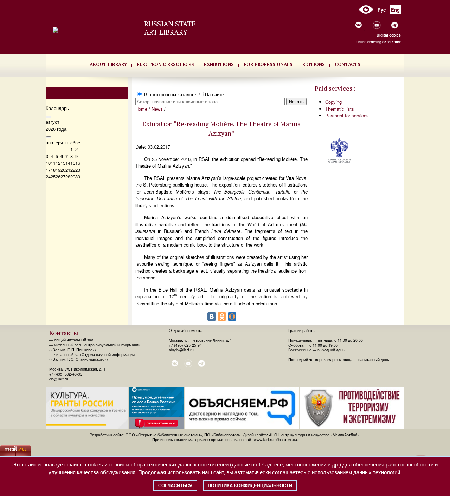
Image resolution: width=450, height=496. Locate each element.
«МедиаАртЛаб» (344, 434)
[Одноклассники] (222, 316)
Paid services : (335, 88)
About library (108, 64)
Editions (313, 64)
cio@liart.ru (58, 378)
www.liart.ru (264, 439)
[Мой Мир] (232, 316)
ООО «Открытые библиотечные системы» (164, 434)
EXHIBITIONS (219, 64)
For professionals (268, 64)
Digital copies (389, 35)
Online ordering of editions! (378, 41)
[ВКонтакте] (211, 316)
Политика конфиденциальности (250, 485)
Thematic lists (339, 108)
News (157, 108)
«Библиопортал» (226, 434)
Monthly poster (87, 93)
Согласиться (175, 485)
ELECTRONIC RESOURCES (165, 64)
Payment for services (347, 115)
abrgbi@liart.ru (181, 349)
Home (141, 108)
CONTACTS (347, 64)
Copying (333, 101)
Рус (382, 9)
